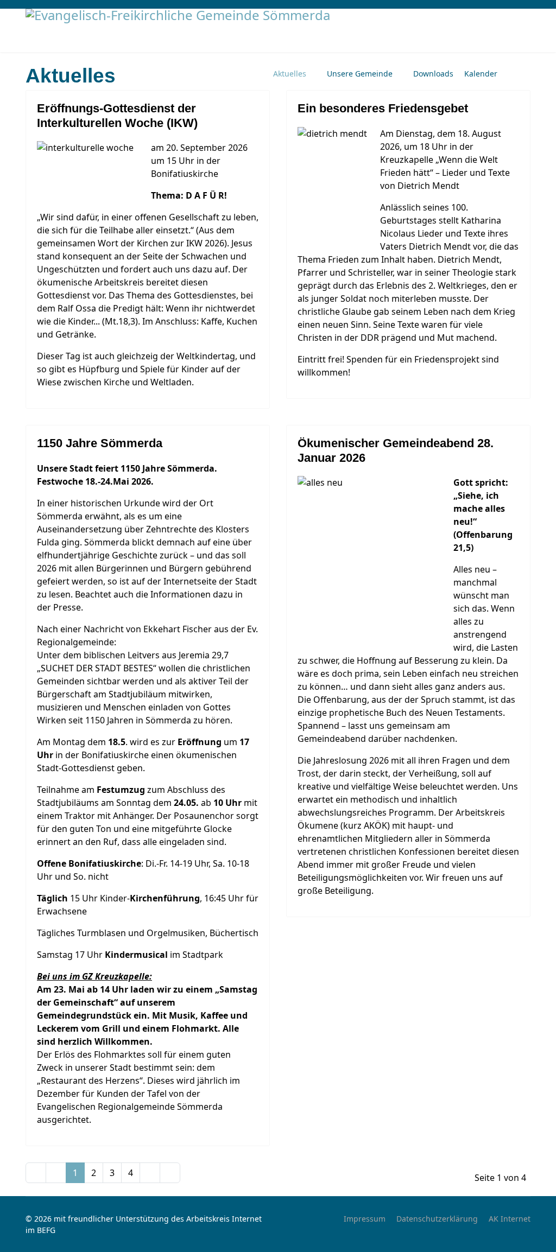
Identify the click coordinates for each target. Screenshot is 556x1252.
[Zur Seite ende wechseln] (170, 1172)
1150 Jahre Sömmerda (99, 443)
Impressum (365, 1218)
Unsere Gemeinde (360, 73)
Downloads (433, 73)
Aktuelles (289, 73)
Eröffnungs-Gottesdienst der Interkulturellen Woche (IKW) (117, 115)
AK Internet (509, 1218)
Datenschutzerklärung (437, 1218)
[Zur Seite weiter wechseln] (150, 1172)
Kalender (480, 73)
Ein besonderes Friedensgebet (383, 108)
